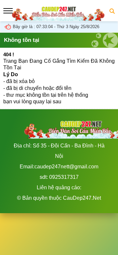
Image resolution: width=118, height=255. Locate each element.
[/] (59, 17)
